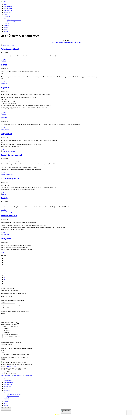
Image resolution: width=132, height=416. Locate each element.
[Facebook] (6, 376)
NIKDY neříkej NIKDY (10, 178)
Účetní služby (8, 6)
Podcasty (6, 26)
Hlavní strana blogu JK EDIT (60, 42)
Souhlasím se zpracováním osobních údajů (16, 354)
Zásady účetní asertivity (12, 155)
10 (4, 274)
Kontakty (6, 31)
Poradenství (7, 12)
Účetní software (8, 8)
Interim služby (8, 10)
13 (4, 279)
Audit (5, 14)
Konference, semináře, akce (12, 336)
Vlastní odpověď (7, 344)
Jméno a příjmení (7, 296)
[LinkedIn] (28, 376)
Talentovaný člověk (10, 49)
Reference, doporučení (11, 334)
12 (4, 277)
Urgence (5, 87)
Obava (4, 118)
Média (5, 29)
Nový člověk (6, 133)
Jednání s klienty (9, 215)
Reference (7, 16)
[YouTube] (17, 376)
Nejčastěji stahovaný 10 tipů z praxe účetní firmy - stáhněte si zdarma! (66, 414)
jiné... (5, 340)
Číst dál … (3, 59)
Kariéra (6, 27)
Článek (4, 65)
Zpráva (3, 314)
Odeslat (3, 359)
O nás (5, 5)
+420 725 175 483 (11, 366)
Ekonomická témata (13, 22)
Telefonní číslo (5, 308)
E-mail (3, 302)
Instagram (7, 332)
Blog (5, 18)
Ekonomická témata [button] (74, 42)
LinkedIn (6, 328)
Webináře (6, 24)
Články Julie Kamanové (14, 20)
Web (5, 338)
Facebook (7, 330)
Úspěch (4, 198)
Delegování (6, 238)
